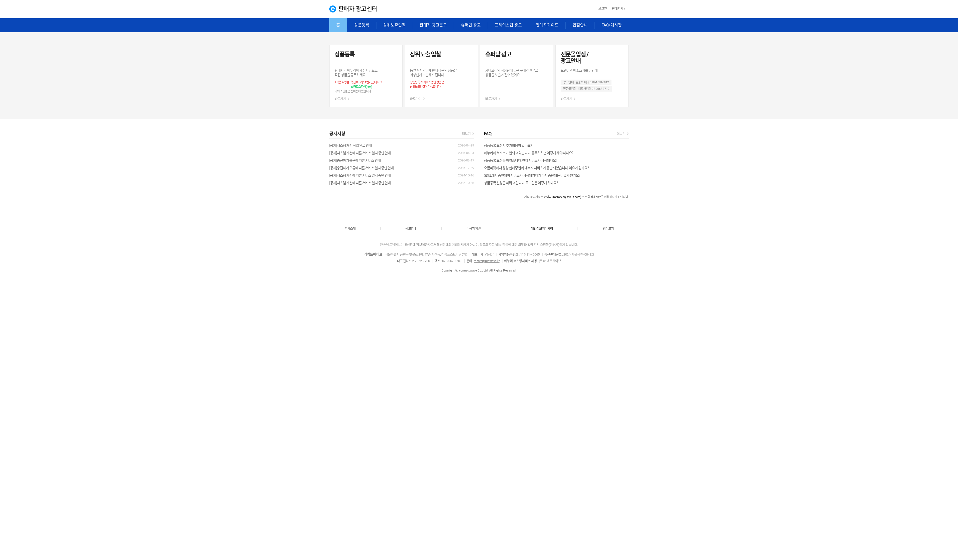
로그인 (602, 8)
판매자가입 (619, 8)
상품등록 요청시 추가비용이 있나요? (508, 145)
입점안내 (580, 25)
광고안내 (410, 228)
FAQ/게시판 (611, 25)
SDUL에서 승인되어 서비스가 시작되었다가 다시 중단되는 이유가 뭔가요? (532, 175)
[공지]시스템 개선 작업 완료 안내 (350, 145)
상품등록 (361, 25)
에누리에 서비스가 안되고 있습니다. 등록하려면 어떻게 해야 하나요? (528, 153)
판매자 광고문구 (433, 25)
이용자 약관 (474, 228)
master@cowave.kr (486, 261)
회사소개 (350, 228)
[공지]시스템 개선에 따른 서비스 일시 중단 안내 (360, 153)
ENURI (332, 8)
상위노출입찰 (394, 25)
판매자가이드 (547, 25)
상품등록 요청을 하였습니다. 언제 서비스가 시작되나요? (520, 160)
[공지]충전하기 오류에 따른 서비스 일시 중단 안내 (361, 168)
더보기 (466, 133)
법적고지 (608, 228)
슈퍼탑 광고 (471, 25)
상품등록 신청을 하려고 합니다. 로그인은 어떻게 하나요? (521, 183)
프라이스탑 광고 (508, 25)
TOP (947, 520)
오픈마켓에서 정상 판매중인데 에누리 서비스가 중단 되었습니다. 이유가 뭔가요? (536, 168)
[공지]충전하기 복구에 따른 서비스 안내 (355, 160)
